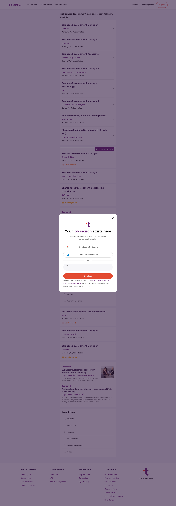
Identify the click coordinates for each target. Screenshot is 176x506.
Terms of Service (97, 280)
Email (68, 266)
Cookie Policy (76, 283)
